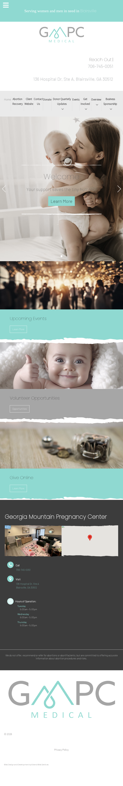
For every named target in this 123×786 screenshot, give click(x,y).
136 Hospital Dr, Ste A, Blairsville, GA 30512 (73, 79)
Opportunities (19, 408)
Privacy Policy (61, 749)
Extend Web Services (40, 764)
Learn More (18, 329)
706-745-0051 (100, 66)
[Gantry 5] (61, 699)
